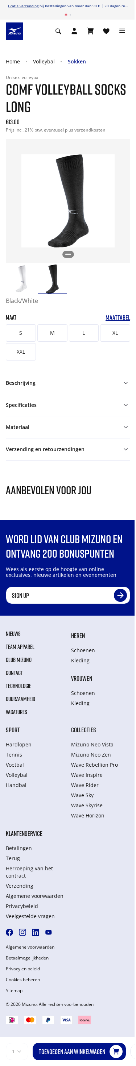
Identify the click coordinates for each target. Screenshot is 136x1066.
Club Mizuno (19, 659)
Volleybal (44, 61)
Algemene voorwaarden (34, 895)
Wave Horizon (87, 815)
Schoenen (83, 650)
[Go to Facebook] (9, 932)
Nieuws (13, 633)
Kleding (80, 660)
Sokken (77, 61)
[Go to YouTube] (48, 932)
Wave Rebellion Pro (94, 764)
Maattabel (118, 317)
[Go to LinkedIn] (35, 932)
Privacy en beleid (23, 968)
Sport (13, 730)
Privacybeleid (22, 906)
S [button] (20, 332)
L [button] (83, 332)
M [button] (52, 332)
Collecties (83, 730)
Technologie (18, 686)
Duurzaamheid (20, 699)
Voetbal (15, 764)
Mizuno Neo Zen (91, 754)
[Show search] (58, 31)
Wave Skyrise (87, 805)
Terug (13, 858)
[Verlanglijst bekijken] (106, 31)
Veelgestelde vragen (30, 916)
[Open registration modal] (74, 31)
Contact (14, 672)
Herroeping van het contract (29, 872)
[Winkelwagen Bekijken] (90, 31)
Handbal (16, 785)
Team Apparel (20, 646)
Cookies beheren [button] (23, 979)
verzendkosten (90, 130)
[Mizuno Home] (14, 31)
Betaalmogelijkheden (27, 958)
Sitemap (14, 990)
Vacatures (16, 712)
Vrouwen (81, 678)
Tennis (14, 754)
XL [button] (115, 332)
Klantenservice (24, 833)
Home (13, 61)
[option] (20, 279)
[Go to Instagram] (22, 932)
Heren (78, 636)
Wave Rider (85, 785)
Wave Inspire (87, 774)
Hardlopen (19, 744)
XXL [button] (21, 351)
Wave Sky (82, 795)
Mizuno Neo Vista (92, 744)
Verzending (19, 885)
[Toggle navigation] (122, 31)
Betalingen (19, 848)
